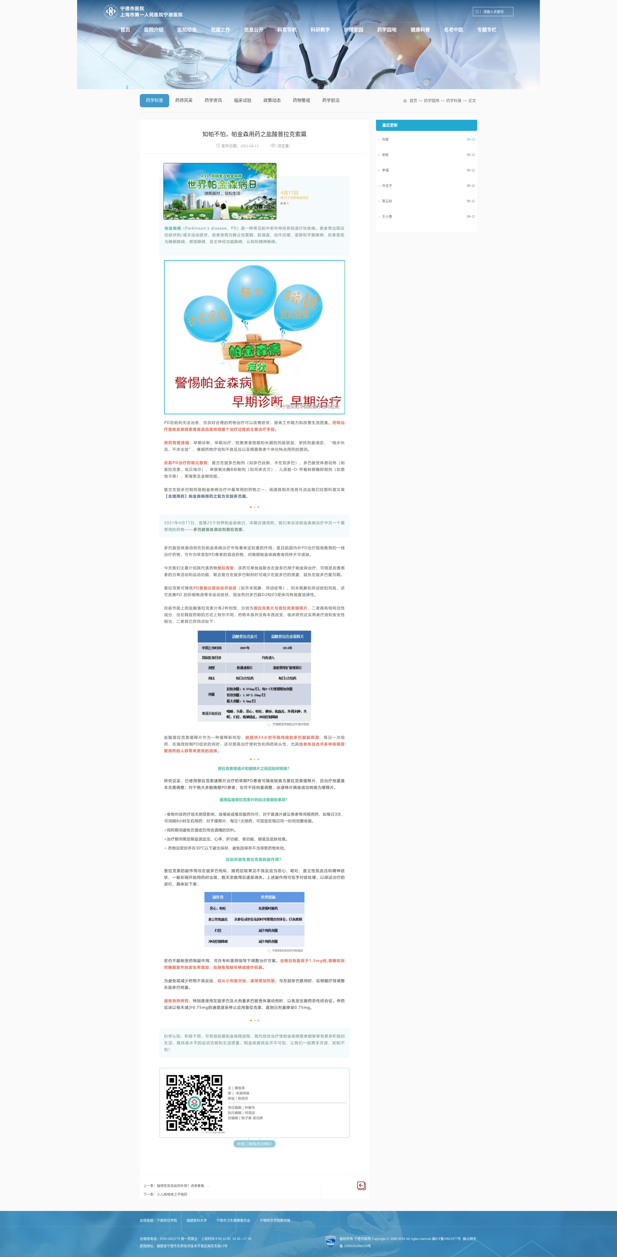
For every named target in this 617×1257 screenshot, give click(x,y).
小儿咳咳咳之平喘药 (172, 1194)
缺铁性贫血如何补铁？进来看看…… (184, 1186)
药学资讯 (213, 100)
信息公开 (253, 30)
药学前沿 (331, 100)
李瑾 (421, 170)
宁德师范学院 (167, 1220)
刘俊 (421, 139)
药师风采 (184, 100)
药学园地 (386, 30)
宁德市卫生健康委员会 (233, 1220)
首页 (125, 30)
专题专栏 (486, 30)
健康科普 (420, 30)
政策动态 (272, 100)
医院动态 (187, 30)
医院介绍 (153, 30)
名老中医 (453, 30)
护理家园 (353, 30)
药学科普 (154, 100)
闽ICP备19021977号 (446, 1239)
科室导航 (287, 30)
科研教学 (320, 30)
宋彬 (421, 155)
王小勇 (421, 216)
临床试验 (242, 100)
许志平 (421, 186)
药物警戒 (301, 100)
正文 (472, 101)
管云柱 (421, 201)
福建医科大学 (197, 1220)
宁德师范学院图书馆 (275, 1220)
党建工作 (220, 30)
